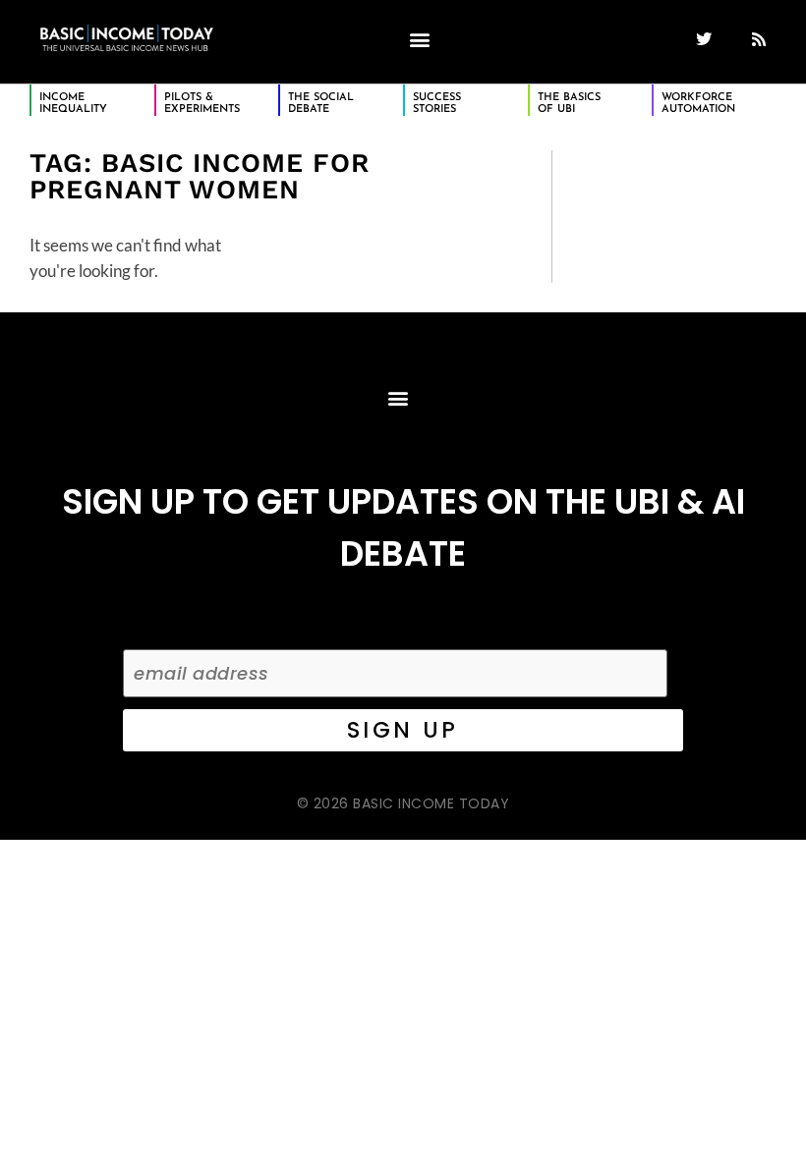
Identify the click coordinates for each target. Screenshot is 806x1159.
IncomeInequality (73, 103)
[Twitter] (704, 39)
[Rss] (759, 39)
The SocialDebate (321, 103)
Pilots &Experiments (202, 103)
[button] (419, 39)
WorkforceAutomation (698, 103)
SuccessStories (437, 103)
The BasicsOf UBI (569, 103)
